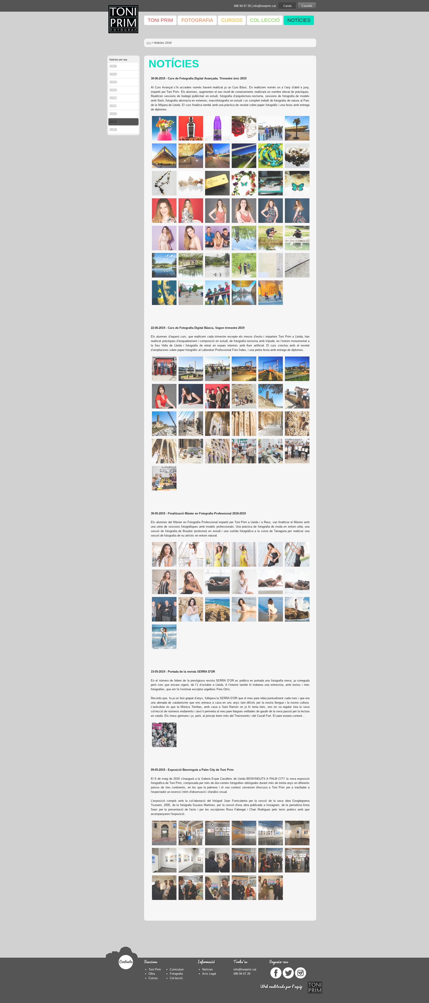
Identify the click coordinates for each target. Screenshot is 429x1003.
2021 (113, 106)
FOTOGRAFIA (197, 20)
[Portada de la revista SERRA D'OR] (164, 747)
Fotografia (176, 973)
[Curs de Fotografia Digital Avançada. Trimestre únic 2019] (164, 141)
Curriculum (177, 969)
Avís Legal (209, 973)
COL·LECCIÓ (265, 20)
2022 (113, 98)
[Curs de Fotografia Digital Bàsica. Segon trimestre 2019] (164, 381)
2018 (113, 129)
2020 (113, 114)
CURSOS (231, 20)
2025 (113, 74)
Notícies (207, 969)
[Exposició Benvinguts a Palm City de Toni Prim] (164, 846)
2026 (113, 66)
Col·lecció (176, 978)
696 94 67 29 (242, 6)
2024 (113, 82)
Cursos (153, 978)
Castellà (307, 6)
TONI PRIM (160, 20)
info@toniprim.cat (264, 6)
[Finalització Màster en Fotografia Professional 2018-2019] (164, 567)
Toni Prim (155, 969)
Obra (152, 973)
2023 (113, 90)
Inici (148, 42)
